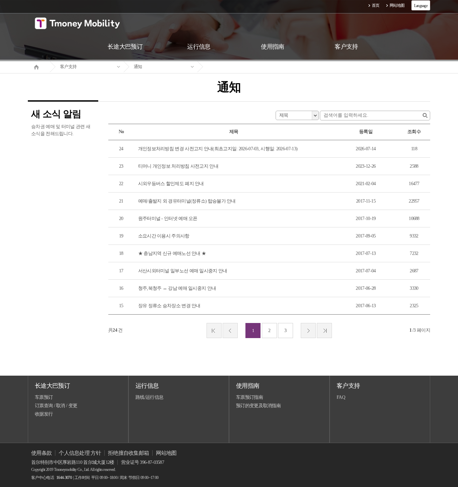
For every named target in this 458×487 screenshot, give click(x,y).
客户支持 (68, 66)
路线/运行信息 (149, 397)
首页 (376, 5)
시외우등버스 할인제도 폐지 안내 (171, 183)
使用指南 (247, 385)
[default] (234, 66)
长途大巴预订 (52, 385)
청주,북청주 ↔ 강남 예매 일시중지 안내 (177, 288)
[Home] (39, 66)
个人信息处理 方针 (80, 453)
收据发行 (44, 414)
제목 (283, 115)
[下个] (308, 330)
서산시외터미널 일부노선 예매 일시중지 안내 (182, 270)
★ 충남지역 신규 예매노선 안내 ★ (172, 253)
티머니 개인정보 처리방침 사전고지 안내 (178, 166)
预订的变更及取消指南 (258, 405)
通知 (138, 66)
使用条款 (41, 453)
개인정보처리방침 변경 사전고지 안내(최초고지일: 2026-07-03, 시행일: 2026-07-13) (218, 148)
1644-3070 (64, 477)
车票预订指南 (249, 397)
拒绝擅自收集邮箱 (128, 453)
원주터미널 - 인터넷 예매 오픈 (167, 218)
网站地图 (397, 5)
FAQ (341, 397)
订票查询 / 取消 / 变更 (56, 405)
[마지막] (324, 330)
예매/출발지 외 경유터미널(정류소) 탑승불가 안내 (187, 201)
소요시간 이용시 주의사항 (163, 235)
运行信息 (147, 385)
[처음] (214, 330)
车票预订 (44, 397)
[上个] (230, 330)
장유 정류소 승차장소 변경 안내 (169, 305)
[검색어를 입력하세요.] (424, 115)
